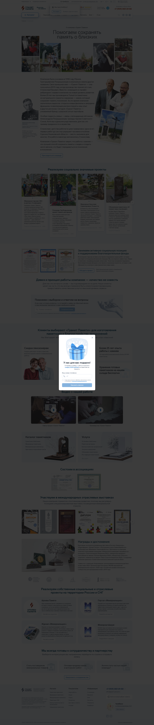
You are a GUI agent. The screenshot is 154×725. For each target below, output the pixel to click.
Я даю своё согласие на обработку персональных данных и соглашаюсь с (78, 380)
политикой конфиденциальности (79, 381)
